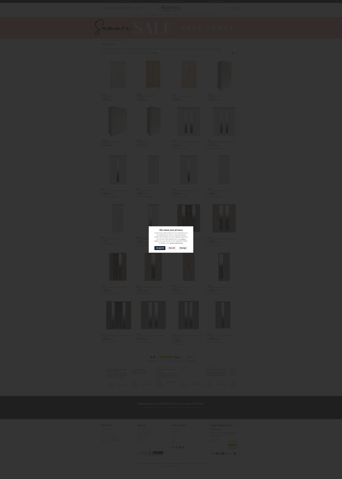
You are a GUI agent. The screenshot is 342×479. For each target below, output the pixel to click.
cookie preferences (176, 243)
